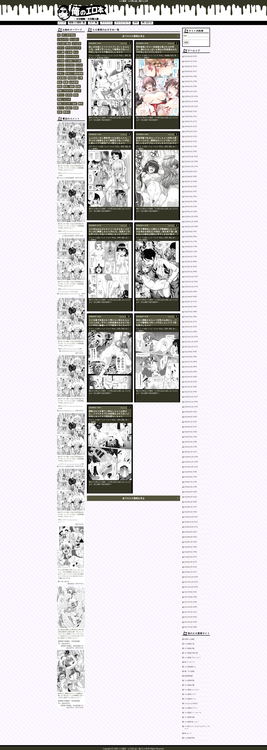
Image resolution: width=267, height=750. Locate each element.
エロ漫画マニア (190, 694)
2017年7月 (188, 602)
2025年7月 (188, 121)
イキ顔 (69, 52)
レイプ (79, 69)
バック (61, 65)
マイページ (106, 22)
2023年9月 (188, 231)
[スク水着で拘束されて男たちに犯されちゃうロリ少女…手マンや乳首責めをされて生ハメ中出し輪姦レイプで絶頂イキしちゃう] (110, 360)
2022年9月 (188, 292)
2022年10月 (188, 287)
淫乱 (76, 95)
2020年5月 (188, 432)
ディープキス (72, 56)
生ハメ (61, 108)
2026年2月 (188, 86)
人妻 (80, 78)
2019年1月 (188, 512)
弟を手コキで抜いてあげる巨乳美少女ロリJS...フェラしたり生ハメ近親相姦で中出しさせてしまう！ (71, 168)
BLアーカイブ (189, 662)
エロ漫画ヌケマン (191, 708)
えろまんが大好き (191, 703)
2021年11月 (188, 342)
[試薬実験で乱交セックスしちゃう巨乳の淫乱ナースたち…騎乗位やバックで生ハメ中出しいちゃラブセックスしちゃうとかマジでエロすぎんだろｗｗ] (157, 178)
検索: (185, 36)
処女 (60, 82)
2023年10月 (188, 226)
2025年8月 (188, 116)
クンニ (61, 56)
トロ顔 (61, 61)
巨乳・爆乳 (69, 86)
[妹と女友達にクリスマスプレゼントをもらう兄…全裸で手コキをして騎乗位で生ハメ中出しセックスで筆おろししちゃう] (110, 87)
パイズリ (70, 65)
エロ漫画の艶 (189, 685)
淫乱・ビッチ (64, 99)
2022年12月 (188, 277)
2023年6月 (188, 246)
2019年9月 (188, 472)
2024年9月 (188, 171)
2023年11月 (188, 221)
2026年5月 (188, 71)
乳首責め (72, 78)
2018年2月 (188, 567)
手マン (61, 95)
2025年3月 (188, 141)
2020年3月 (188, 442)
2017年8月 (188, 597)
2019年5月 (188, 492)
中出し (61, 73)
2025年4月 (188, 136)
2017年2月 (188, 627)
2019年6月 (188, 487)
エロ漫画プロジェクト (192, 658)
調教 (76, 108)
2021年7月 (188, 362)
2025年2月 (188, 146)
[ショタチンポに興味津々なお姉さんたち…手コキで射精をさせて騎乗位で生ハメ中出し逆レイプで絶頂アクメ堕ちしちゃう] (110, 178)
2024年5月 (188, 191)
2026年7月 (188, 61)
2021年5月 (188, 372)
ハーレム (103, 55)
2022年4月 (188, 317)
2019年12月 (188, 457)
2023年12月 (188, 216)
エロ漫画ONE (189, 738)
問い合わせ (147, 22)
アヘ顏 (61, 52)
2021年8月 (188, 357)
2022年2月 (188, 327)
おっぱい (74, 39)
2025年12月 (188, 96)
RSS (136, 22)
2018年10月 (188, 527)
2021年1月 (188, 392)
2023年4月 (188, 257)
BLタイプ (187, 733)
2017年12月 (188, 577)
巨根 (78, 86)
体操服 (167, 55)
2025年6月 (188, 126)
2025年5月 (188, 131)
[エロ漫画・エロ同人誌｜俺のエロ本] (82, 4)
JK (59, 35)
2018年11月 (188, 522)
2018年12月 (188, 517)
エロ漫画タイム (190, 699)
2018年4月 (188, 557)
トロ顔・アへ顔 (73, 61)
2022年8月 (188, 297)
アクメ (61, 48)
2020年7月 (188, 422)
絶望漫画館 (188, 676)
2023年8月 (188, 236)
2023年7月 (188, 241)
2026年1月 (188, 91)
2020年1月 (188, 452)
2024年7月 (188, 181)
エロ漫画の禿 (189, 644)
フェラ (61, 69)
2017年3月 (188, 622)
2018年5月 (188, 552)
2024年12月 (188, 156)
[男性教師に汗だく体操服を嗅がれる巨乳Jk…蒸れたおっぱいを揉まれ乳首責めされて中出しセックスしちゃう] (157, 87)
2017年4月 (188, 617)
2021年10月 (188, 347)
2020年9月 (188, 412)
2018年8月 (188, 537)
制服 (66, 82)
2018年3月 (188, 562)
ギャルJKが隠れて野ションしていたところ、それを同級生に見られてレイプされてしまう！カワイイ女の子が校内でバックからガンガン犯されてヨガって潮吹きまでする (71, 574)
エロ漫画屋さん (190, 667)
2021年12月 (188, 337)
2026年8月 (188, 56)
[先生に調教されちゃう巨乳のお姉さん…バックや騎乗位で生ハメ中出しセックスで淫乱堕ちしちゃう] (157, 360)
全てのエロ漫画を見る (133, 36)
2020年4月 (188, 437)
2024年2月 (188, 206)
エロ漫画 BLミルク (191, 722)
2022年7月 (188, 302)
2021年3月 (188, 382)
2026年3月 (188, 81)
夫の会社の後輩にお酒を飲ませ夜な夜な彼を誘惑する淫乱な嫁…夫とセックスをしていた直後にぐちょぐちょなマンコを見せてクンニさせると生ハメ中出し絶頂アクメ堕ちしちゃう (71, 634)
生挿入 (69, 108)
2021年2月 (188, 387)
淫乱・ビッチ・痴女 (67, 103)
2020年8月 (188, 417)
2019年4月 (188, 497)
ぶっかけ (76, 44)
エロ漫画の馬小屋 (191, 653)
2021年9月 (188, 352)
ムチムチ (70, 69)
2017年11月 (188, 582)
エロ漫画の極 (189, 717)
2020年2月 (188, 447)
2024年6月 (188, 186)
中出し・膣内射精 (74, 73)
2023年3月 (188, 262)
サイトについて (122, 22)
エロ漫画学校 (189, 680)
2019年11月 (188, 462)
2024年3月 (188, 201)
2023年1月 (188, 272)
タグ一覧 (93, 22)
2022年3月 (188, 322)
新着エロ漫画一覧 (77, 22)
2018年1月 (188, 572)
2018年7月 (188, 542)
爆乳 (81, 103)
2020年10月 (188, 407)
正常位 (69, 95)
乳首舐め (62, 78)
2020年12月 (188, 397)
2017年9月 (188, 592)
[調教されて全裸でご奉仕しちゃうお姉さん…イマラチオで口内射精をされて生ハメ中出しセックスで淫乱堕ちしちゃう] (110, 451)
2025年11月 (188, 101)
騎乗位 (67, 112)
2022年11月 (188, 282)
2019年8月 (188, 477)
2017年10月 (188, 587)
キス (76, 52)
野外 (140, 240)
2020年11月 (188, 402)
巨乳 (60, 86)
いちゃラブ (63, 39)
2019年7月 (188, 482)
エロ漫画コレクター (191, 690)
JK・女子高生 (68, 35)
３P (90, 147)
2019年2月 (188, 507)
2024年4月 (188, 196)
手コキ (77, 91)
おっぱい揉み (64, 44)
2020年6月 (188, 427)
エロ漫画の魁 (189, 648)
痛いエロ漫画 (189, 671)
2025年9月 (188, 111)
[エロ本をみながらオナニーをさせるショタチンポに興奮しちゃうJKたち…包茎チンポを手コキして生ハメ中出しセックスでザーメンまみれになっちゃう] (110, 269)
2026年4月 (188, 76)
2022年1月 (188, 332)
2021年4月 (188, 377)
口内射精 (74, 82)
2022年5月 (188, 312)
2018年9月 (188, 532)
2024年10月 (188, 166)
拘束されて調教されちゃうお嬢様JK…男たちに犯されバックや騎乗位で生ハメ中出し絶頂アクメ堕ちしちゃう (71, 695)
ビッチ (79, 65)
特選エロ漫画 (189, 639)
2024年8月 (188, 176)
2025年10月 (188, 106)
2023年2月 (188, 267)
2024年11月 (188, 161)
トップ (62, 22)
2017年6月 (188, 607)
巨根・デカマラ (65, 91)
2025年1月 (188, 151)
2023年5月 (188, 252)
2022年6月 (188, 307)
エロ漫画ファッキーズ (192, 713)
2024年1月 (188, 211)
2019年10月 (188, 467)
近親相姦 (100, 58)
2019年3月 (188, 502)
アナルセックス (73, 48)
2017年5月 (188, 612)
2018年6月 (188, 547)
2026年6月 (188, 66)
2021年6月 (188, 367)
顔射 (60, 112)
